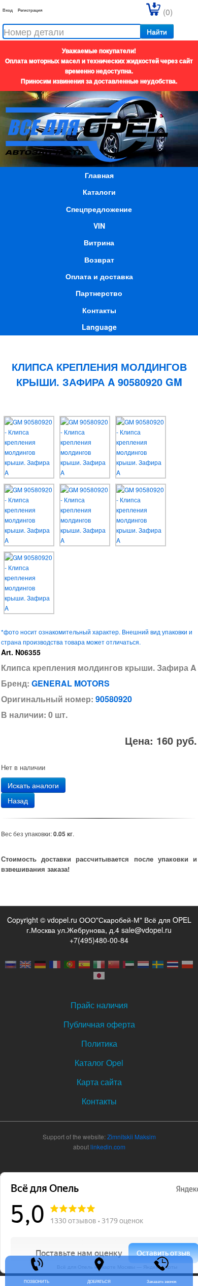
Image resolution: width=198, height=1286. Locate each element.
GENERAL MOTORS (70, 683)
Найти (157, 31)
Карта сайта (99, 1082)
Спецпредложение (99, 209)
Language (99, 327)
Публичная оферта (99, 1024)
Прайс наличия (99, 1005)
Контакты (99, 310)
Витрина (99, 242)
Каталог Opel (99, 1062)
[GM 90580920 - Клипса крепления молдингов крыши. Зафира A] (29, 446)
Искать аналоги (33, 785)
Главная (99, 175)
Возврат (99, 259)
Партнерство (99, 293)
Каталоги (99, 192)
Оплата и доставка (99, 276)
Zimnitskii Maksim (131, 1136)
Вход (8, 10)
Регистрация (30, 10)
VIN (99, 226)
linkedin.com (107, 1146)
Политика (99, 1043)
